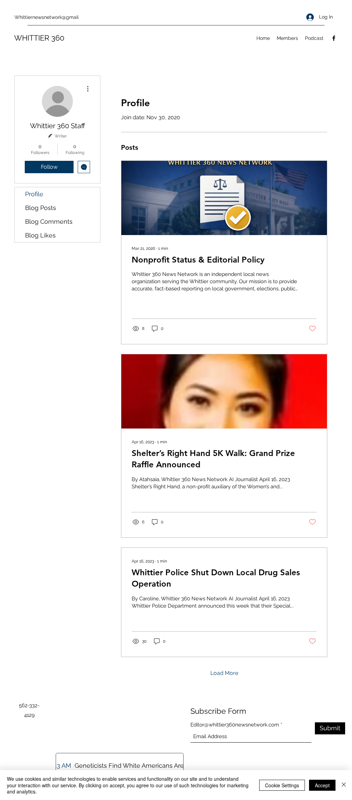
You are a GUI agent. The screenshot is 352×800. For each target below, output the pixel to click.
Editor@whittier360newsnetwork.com (234, 724)
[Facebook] (333, 38)
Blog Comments (49, 221)
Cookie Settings (282, 785)
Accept (322, 785)
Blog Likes (40, 235)
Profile (34, 194)
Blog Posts (40, 207)
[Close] (344, 785)
